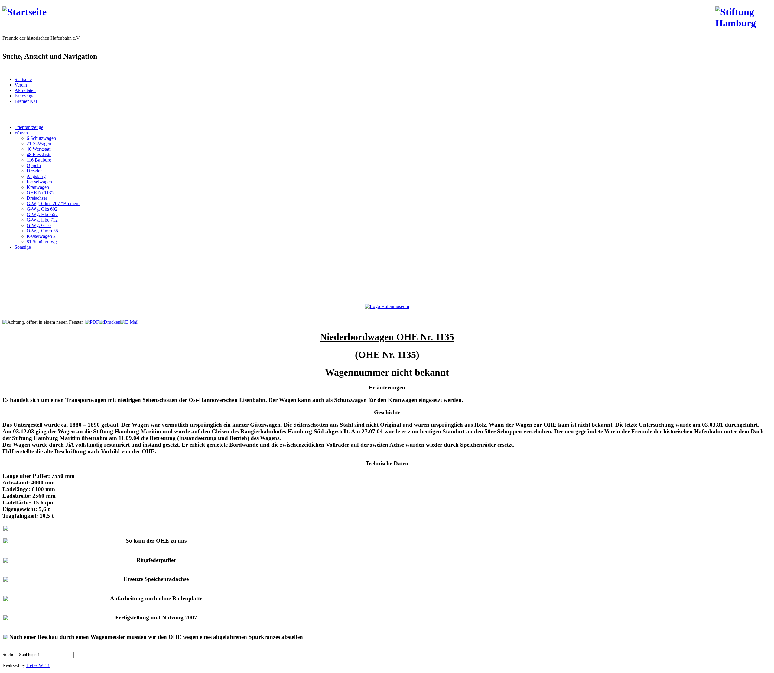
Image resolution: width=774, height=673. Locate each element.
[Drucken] (109, 322)
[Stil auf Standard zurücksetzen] (9, 69)
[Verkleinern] (15, 69)
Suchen (10, 654)
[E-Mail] (129, 322)
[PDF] (92, 322)
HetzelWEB (38, 665)
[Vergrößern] (4, 69)
